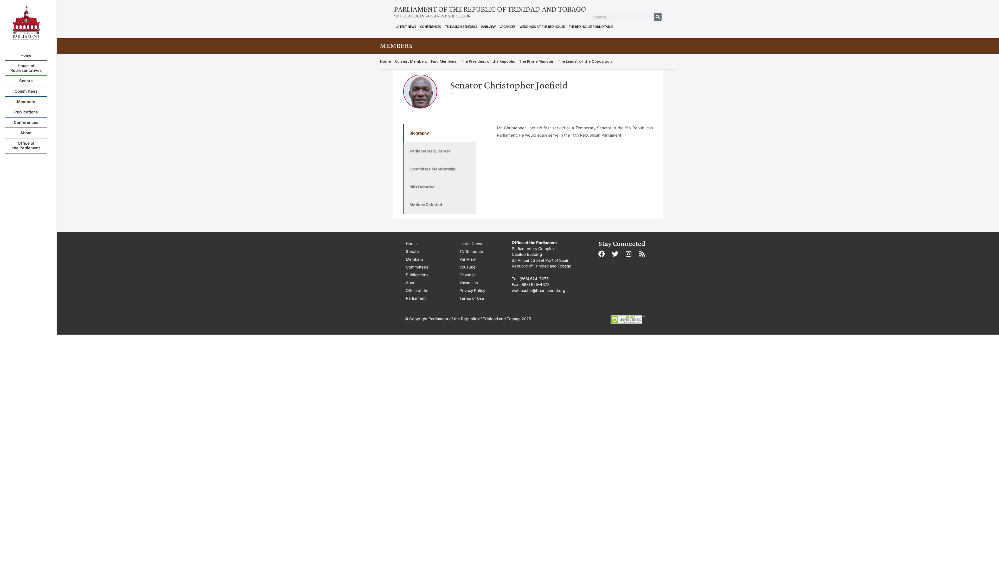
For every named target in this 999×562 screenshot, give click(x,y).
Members (414, 259)
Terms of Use (471, 298)
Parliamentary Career (429, 151)
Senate (412, 251)
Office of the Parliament (417, 294)
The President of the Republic (488, 61)
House (412, 243)
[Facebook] (601, 253)
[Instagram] (628, 253)
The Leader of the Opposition (585, 61)
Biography (419, 133)
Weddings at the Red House (542, 26)
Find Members (444, 61)
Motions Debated (425, 204)
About (411, 282)
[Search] (658, 17)
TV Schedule (471, 251)
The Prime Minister (536, 61)
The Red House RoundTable (591, 26)
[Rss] (642, 253)
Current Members (411, 61)
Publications (417, 274)
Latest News (406, 26)
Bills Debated (422, 186)
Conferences (430, 26)
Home (385, 61)
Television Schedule (461, 26)
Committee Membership (432, 169)
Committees (417, 267)
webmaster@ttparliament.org (538, 290)
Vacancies (507, 26)
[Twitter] (615, 253)
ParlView (488, 26)
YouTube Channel (467, 271)
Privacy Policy (472, 290)
